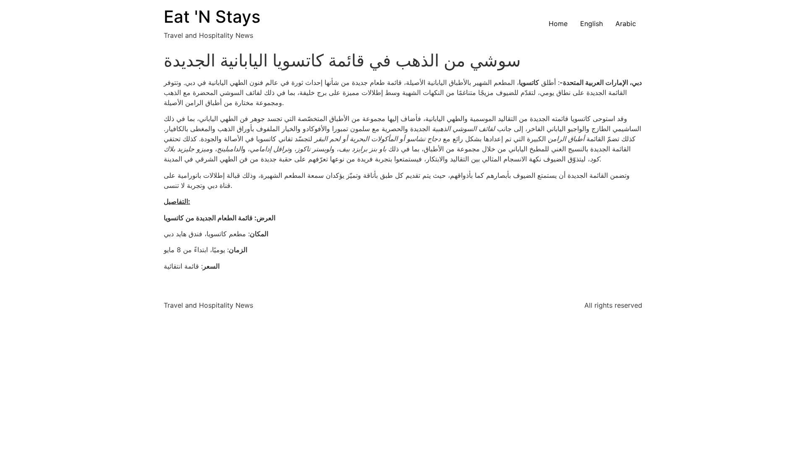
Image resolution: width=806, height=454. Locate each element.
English (591, 23)
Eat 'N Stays (212, 16)
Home (558, 23)
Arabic (625, 23)
